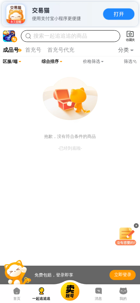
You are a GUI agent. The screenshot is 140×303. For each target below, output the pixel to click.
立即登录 (122, 274)
